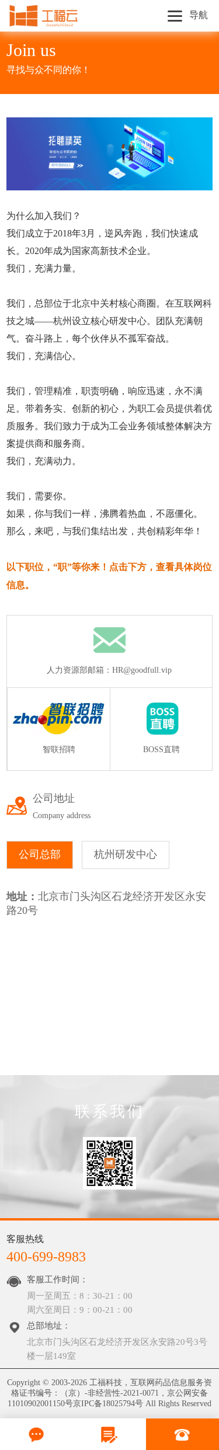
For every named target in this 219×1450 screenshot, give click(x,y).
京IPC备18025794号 (108, 1403)
